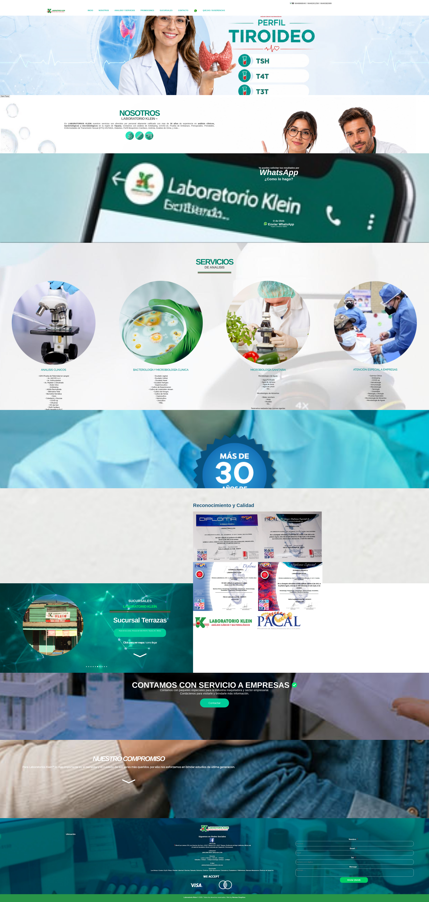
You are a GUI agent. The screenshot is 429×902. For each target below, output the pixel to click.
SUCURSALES (166, 10)
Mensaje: (353, 867)
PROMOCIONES (147, 10)
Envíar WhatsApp (280, 224)
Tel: (353, 858)
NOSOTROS (104, 10)
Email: (353, 848)
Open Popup (5, 96)
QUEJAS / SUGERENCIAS (214, 10)
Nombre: (353, 839)
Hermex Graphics (238, 897)
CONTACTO (183, 10)
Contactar (214, 703)
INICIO (90, 10)
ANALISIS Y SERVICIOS (125, 10)
